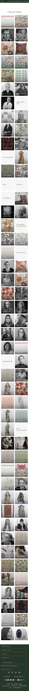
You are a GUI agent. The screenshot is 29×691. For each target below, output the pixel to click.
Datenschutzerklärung (23, 685)
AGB (11, 687)
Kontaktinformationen (17, 687)
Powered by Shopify (6, 685)
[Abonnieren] (27, 662)
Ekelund (11, 683)
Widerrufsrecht (14, 685)
